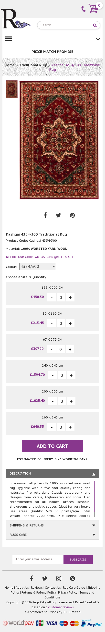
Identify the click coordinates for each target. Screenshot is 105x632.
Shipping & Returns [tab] (27, 525)
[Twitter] (44, 579)
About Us (22, 587)
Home (10, 65)
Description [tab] (20, 473)
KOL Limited (72, 612)
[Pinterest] (72, 579)
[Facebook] (31, 579)
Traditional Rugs (33, 65)
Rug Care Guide (74, 587)
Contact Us (53, 587)
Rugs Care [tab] (18, 535)
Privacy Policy (67, 592)
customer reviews (61, 607)
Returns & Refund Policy (38, 592)
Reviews (37, 587)
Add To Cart (52, 446)
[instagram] (58, 579)
